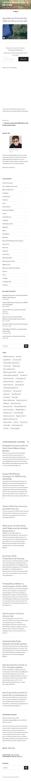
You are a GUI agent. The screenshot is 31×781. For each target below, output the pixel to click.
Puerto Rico (5, 254)
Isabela (6, 394)
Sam (16, 422)
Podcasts (5, 251)
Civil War (5, 200)
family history (8, 385)
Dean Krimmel (8, 378)
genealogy (19, 385)
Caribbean (5, 193)
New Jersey (5, 244)
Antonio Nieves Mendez (11, 363)
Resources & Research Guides (11, 268)
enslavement (8, 381)
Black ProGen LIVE (7, 189)
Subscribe (23, 59)
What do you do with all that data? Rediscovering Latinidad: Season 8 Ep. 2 (15, 528)
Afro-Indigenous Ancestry (10, 186)
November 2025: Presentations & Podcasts (15, 324)
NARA (6, 403)
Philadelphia (20, 409)
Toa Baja (4, 278)
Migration (5, 227)
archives (7, 366)
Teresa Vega (14, 428)
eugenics (19, 381)
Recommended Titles (8, 261)
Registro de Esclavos (10, 419)
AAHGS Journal (8, 356)
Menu (16, 11)
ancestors (17, 360)
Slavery (4, 271)
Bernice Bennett (9, 369)
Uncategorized (6, 281)
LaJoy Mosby (16, 394)
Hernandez (17, 391)
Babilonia (16, 366)
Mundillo (5, 237)
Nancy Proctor (22, 400)
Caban (21, 372)
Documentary (6, 207)
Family (4, 213)
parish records (8, 409)
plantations (7, 413)
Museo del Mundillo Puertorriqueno (12, 241)
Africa (18, 356)
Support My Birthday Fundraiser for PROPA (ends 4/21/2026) (14, 476)
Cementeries (6, 196)
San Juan (23, 422)
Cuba (4, 203)
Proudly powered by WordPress (10, 777)
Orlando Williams (20, 406)
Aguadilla (7, 360)
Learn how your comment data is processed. (15, 111)
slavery (6, 425)
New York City (16, 403)
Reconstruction (8, 416)
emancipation (20, 378)
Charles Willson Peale (10, 375)
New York (5, 247)
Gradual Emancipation (10, 388)
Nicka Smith (7, 406)
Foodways (5, 220)
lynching (6, 397)
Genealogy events (7, 224)
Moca (4, 230)
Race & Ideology (7, 258)
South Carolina (17, 425)
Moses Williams (8, 400)
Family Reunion (6, 217)
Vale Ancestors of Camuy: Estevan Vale (13, 336)
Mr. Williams (6, 234)
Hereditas (7, 391)
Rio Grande (7, 422)
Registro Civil (6, 264)
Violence (5, 285)
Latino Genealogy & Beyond (13, 442)
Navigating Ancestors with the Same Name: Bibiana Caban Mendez (15, 448)
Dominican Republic (8, 210)
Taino (4, 275)
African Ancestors (7, 183)
